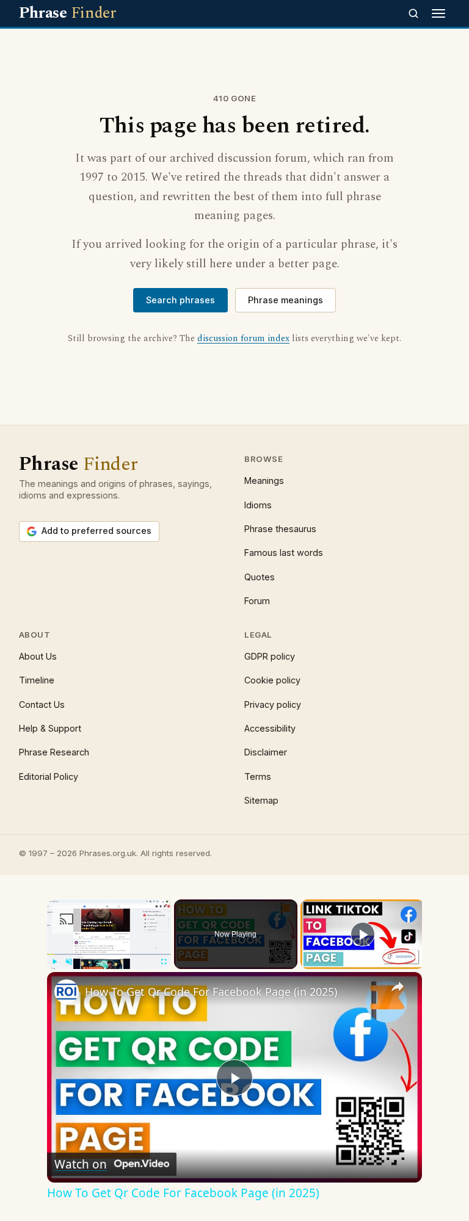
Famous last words (283, 552)
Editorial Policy (48, 776)
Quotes (259, 577)
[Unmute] (69, 961)
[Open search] (413, 13)
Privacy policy (272, 704)
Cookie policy (272, 680)
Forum (257, 601)
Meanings (264, 480)
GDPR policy (269, 656)
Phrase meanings (285, 300)
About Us (38, 656)
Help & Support (50, 728)
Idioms (258, 505)
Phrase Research (54, 752)
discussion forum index (243, 338)
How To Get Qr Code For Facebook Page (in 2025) (211, 991)
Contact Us (42, 704)
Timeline (36, 680)
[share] (398, 987)
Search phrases (180, 300)
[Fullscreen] (163, 961)
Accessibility (270, 728)
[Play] (54, 961)
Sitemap (261, 800)
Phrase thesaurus (280, 529)
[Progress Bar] (109, 954)
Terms (257, 776)
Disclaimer (265, 752)
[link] (66, 991)
